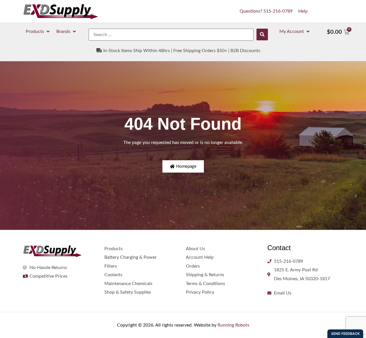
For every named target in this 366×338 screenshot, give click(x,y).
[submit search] (262, 34)
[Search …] (171, 35)
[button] (38, 31)
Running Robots (233, 325)
